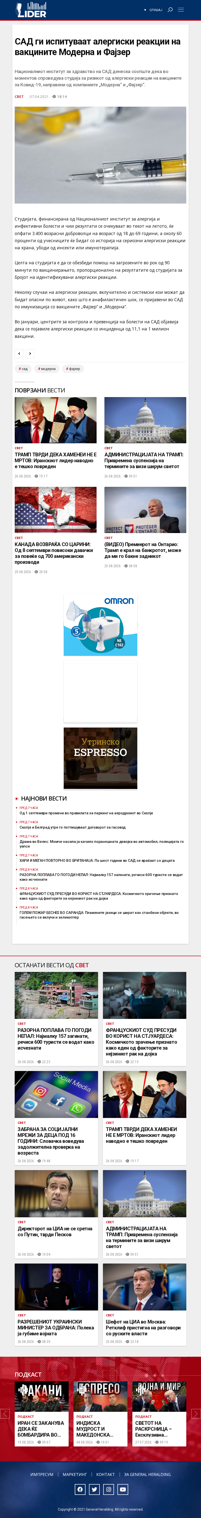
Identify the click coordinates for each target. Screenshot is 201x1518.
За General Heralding (147, 1474)
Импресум (41, 1474)
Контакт (105, 1474)
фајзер (74, 369)
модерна (48, 369)
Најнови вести (44, 798)
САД (25, 369)
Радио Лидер (31, 10)
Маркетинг (75, 1474)
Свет (19, 96)
